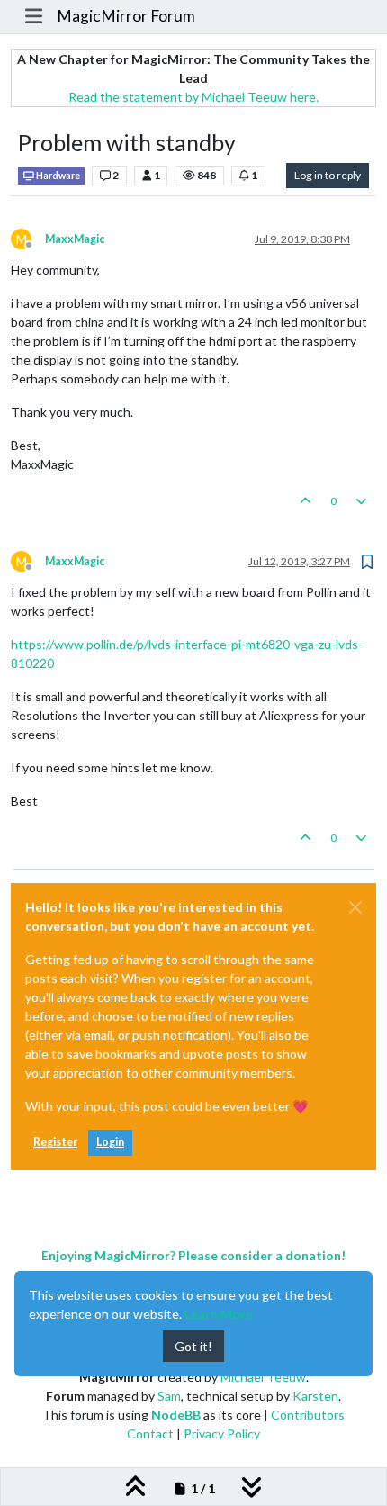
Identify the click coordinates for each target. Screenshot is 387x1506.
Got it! (193, 1346)
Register (55, 1142)
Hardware (57, 175)
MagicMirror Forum (126, 15)
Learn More (218, 1313)
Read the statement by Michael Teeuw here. (193, 96)
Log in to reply (327, 175)
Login (110, 1142)
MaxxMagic (74, 239)
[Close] (355, 907)
